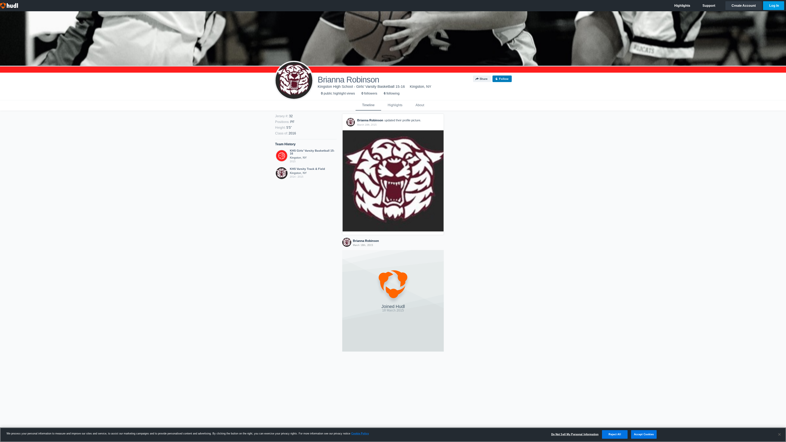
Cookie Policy (360, 433)
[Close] (779, 434)
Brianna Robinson (366, 240)
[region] (393, 434)
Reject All (615, 434)
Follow (503, 78)
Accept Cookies (644, 434)
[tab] (368, 105)
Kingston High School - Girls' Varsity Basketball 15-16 (361, 87)
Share (484, 78)
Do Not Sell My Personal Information (575, 434)
